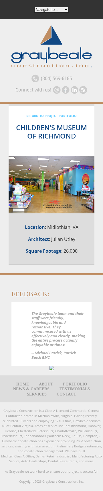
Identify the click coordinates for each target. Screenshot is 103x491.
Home (22, 384)
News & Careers (31, 389)
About (46, 384)
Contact (66, 394)
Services (37, 394)
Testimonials (75, 389)
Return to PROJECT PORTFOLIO (51, 116)
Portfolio (75, 384)
